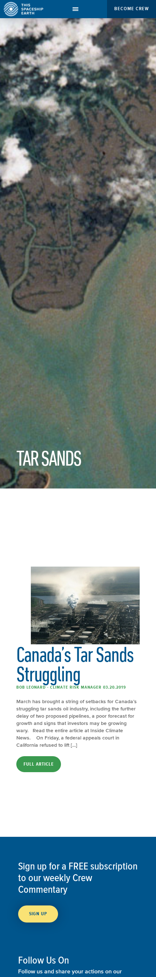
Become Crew (131, 8)
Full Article (39, 764)
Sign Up (38, 914)
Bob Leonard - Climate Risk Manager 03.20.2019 (71, 687)
